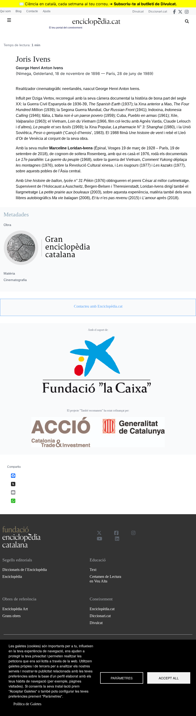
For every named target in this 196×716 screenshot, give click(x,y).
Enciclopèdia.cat (102, 609)
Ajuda (46, 11)
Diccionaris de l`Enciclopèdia (24, 570)
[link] (98, 306)
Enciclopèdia (12, 577)
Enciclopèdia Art (15, 609)
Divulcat (138, 11)
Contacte (32, 11)
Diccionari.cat (157, 11)
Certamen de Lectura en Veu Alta (105, 579)
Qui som (5, 11)
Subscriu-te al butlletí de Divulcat (145, 3)
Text (93, 570)
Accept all (169, 678)
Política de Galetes (27, 704)
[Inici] (96, 22)
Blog (19, 11)
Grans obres (11, 616)
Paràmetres (122, 678)
